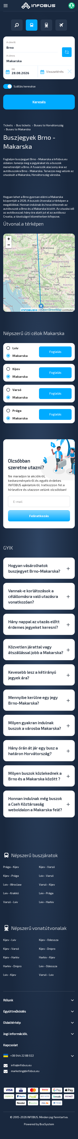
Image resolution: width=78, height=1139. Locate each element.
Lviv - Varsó (46, 875)
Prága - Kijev (11, 867)
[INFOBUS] (38, 5)
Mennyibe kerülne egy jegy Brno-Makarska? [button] (33, 700)
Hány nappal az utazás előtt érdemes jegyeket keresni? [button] (34, 624)
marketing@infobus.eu (25, 1071)
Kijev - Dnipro (47, 948)
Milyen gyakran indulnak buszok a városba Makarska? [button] (34, 725)
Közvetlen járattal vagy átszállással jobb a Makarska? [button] (35, 649)
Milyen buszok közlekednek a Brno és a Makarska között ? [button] (35, 776)
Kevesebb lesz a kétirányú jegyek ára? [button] (32, 675)
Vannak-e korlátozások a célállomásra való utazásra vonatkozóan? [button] (33, 596)
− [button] (8, 244)
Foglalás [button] (55, 351)
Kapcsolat (10, 1045)
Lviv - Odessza (48, 966)
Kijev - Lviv (9, 940)
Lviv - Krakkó (11, 893)
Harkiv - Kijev (47, 957)
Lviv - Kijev (9, 974)
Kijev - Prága (11, 875)
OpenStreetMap (51, 310)
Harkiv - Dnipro (12, 966)
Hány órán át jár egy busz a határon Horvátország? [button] (33, 750)
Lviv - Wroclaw (12, 884)
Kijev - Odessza (48, 940)
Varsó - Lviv (10, 902)
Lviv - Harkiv (46, 902)
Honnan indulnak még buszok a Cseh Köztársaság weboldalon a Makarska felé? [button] (35, 804)
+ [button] (8, 238)
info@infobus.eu (21, 1065)
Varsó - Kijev (47, 884)
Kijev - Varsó (47, 867)
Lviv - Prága (46, 893)
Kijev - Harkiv (11, 957)
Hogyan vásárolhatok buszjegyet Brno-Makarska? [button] (34, 568)
